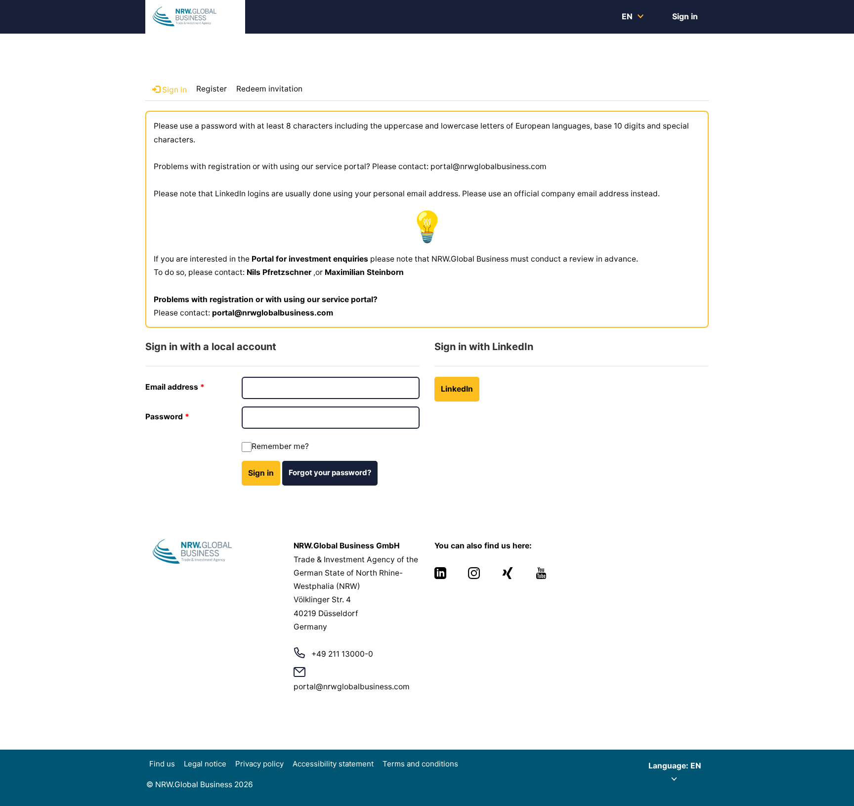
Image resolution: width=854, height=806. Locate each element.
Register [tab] (211, 88)
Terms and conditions (420, 763)
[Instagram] (475, 576)
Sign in (261, 473)
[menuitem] (632, 16)
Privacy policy (259, 763)
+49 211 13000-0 (342, 654)
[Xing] (508, 576)
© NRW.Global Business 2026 (199, 784)
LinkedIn (457, 389)
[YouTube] (541, 576)
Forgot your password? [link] (330, 472)
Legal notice (205, 763)
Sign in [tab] (173, 89)
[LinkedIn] (441, 576)
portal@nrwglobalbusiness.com (272, 312)
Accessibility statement (333, 763)
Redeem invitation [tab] (269, 88)
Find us (162, 763)
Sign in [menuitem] (685, 16)
